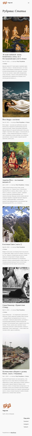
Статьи (5, 63)
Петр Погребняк (21, 61)
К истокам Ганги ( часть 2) (12, 244)
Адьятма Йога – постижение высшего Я (13, 181)
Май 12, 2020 (6, 310)
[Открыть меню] (28, 3)
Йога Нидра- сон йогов (11, 120)
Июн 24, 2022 (6, 61)
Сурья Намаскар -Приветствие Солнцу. (14, 306)
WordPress (13, 432)
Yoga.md (10, 2)
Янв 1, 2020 (5, 376)
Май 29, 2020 (6, 247)
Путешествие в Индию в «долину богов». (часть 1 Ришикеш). (15, 373)
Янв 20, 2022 (6, 122)
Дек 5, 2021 (5, 185)
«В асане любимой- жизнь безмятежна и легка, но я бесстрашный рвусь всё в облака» (15, 57)
